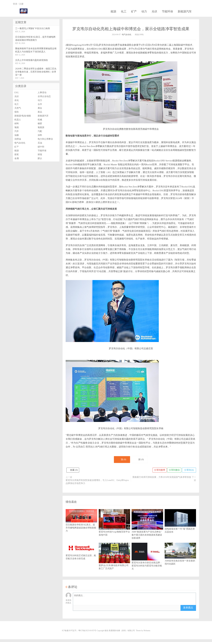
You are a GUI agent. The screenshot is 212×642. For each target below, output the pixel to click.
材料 (16, 123)
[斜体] (81, 608)
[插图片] (110, 608)
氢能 (16, 127)
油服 (16, 135)
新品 (40, 112)
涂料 (40, 135)
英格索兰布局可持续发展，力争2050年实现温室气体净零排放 (161, 477)
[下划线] (101, 608)
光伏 (154, 11)
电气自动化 (126, 34)
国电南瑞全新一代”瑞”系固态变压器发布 (180, 530)
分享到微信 (174, 470)
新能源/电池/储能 (22, 116)
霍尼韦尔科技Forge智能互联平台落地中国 (114, 533)
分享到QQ (189, 470)
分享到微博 (159, 470)
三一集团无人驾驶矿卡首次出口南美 (32, 28)
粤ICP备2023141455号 (87, 630)
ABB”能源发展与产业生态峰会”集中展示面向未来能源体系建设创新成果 (147, 535)
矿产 (134, 11)
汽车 (16, 131)
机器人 (17, 119)
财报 (40, 154)
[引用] (86, 608)
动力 (144, 11)
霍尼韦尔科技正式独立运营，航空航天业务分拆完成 (81, 557)
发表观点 (188, 607)
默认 (40, 158)
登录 (15, 4)
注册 (21, 4)
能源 (113, 11)
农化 (16, 100)
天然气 (17, 108)
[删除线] (96, 608)
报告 (16, 112)
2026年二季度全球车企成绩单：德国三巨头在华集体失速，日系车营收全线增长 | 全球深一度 (35, 72)
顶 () (123, 459)
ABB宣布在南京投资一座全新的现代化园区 (180, 562)
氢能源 (41, 127)
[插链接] (91, 608)
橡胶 (40, 123)
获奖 (16, 154)
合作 (40, 104)
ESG (16, 92)
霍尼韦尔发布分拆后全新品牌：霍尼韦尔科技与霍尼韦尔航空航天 (147, 565)
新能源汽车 (185, 11)
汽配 (40, 131)
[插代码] (106, 608)
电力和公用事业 (45, 139)
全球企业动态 (44, 96)
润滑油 (17, 139)
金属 (16, 158)
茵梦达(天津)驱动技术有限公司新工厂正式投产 (114, 567)
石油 (40, 143)
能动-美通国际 (23, 11)
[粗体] (77, 608)
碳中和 (41, 147)
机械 (40, 119)
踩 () (141, 459)
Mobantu (147, 630)
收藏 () (74, 470)
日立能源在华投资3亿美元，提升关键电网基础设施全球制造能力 (81, 528)
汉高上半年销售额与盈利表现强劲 (31, 60)
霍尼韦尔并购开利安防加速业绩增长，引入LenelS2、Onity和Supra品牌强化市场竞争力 (97, 481)
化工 (123, 11)
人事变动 (42, 92)
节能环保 (167, 11)
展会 (40, 108)
